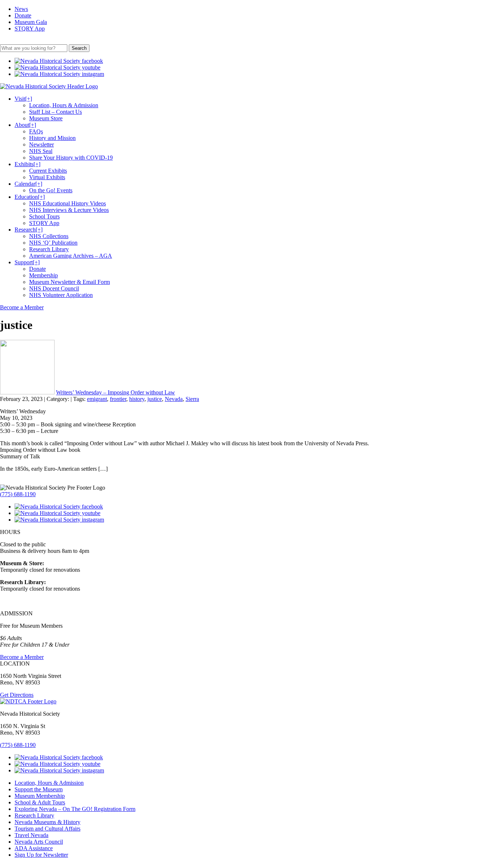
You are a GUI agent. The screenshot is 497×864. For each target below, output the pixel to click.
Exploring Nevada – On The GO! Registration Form (75, 809)
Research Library (49, 249)
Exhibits (27, 164)
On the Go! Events (50, 190)
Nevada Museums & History (47, 822)
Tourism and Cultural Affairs (47, 828)
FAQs (36, 131)
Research (29, 229)
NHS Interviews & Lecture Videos (69, 210)
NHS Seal (40, 151)
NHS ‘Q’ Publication (53, 243)
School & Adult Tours (40, 802)
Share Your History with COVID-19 (71, 157)
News (21, 9)
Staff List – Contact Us (55, 112)
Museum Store (46, 118)
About (25, 125)
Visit (23, 99)
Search (79, 48)
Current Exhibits (48, 171)
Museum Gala (31, 22)
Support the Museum (39, 789)
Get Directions (16, 695)
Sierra (192, 399)
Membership (43, 275)
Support (27, 262)
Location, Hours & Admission (63, 105)
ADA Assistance (34, 848)
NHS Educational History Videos (67, 203)
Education (30, 197)
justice (154, 399)
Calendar (28, 184)
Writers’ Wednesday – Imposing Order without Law (115, 392)
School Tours (44, 216)
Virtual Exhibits (47, 177)
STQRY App (30, 28)
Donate (23, 15)
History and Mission (52, 138)
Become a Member (22, 307)
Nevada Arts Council (39, 842)
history (136, 399)
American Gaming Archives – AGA (70, 256)
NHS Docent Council (54, 288)
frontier (118, 399)
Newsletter (41, 144)
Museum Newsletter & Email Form (69, 282)
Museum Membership (40, 796)
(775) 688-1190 (18, 494)
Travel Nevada (31, 835)
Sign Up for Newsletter (41, 855)
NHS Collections (48, 236)
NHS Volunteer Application (61, 295)
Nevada (174, 399)
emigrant (97, 399)
